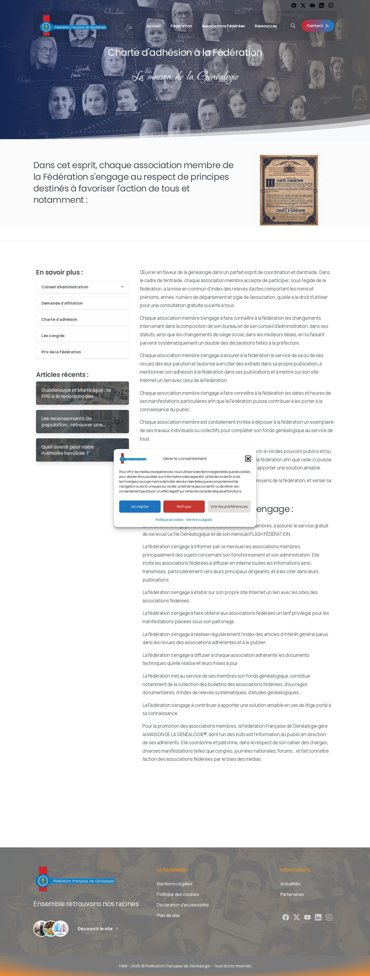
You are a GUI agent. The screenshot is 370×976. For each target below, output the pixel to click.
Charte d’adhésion (59, 319)
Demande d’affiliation (62, 303)
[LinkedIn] (321, 5)
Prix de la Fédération (61, 351)
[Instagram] (330, 5)
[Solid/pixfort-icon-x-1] (296, 916)
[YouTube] (312, 5)
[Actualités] (60, 928)
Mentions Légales (199, 519)
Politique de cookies (169, 519)
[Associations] (51, 928)
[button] (248, 458)
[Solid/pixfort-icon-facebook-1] (285, 916)
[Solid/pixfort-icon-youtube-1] (307, 916)
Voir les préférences (229, 506)
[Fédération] (41, 928)
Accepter (140, 506)
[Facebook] (293, 5)
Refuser (184, 506)
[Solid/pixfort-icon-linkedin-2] (318, 916)
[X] (303, 5)
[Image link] (288, 189)
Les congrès (52, 335)
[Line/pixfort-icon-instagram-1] (329, 916)
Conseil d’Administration (64, 286)
